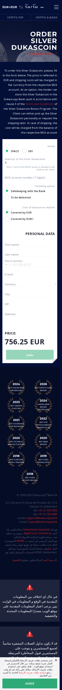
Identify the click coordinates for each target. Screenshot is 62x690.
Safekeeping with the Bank (28, 191)
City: (7, 294)
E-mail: (9, 274)
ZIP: (7, 304)
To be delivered (21, 197)
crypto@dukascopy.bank (42, 522)
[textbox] (31, 284)
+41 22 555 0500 (47, 510)
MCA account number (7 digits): (25, 177)
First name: (12, 244)
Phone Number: (14, 261)
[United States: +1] (6, 264)
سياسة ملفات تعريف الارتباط (32, 672)
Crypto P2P (15, 17)
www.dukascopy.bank (36, 529)
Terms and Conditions (39, 104)
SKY (30, 151)
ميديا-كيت (47, 560)
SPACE (15, 151)
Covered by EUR (21, 212)
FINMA (20, 541)
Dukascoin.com (40, 54)
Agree (29, 683)
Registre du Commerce (37, 533)
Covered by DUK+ (22, 219)
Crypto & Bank (46, 17)
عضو (49, 548)
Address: (10, 314)
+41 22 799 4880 (47, 514)
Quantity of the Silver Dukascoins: (25, 159)
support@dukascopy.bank (41, 518)
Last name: (12, 254)
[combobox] (31, 284)
